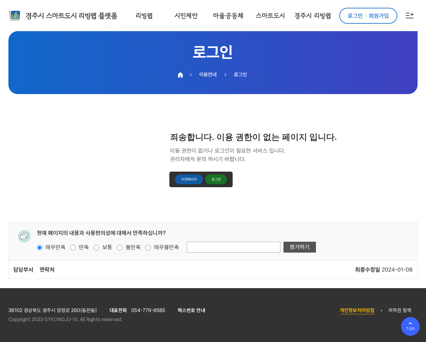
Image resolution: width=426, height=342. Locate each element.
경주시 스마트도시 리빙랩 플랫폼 (71, 15)
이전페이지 (189, 179)
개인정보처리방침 (357, 310)
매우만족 (54, 247)
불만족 (132, 247)
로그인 (240, 75)
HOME (180, 75)
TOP (410, 328)
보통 (106, 247)
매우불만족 (165, 247)
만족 (83, 247)
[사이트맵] (410, 15)
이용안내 (208, 75)
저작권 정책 (399, 310)
